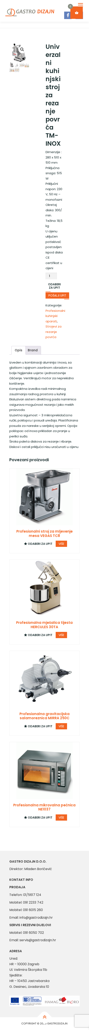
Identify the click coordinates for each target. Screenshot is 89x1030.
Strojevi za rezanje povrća (53, 331)
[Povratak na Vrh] (44, 1017)
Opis (18, 350)
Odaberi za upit (54, 286)
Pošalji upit (57, 295)
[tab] (18, 350)
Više (61, 544)
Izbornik (80, 5)
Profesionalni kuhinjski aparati (55, 316)
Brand (33, 350)
